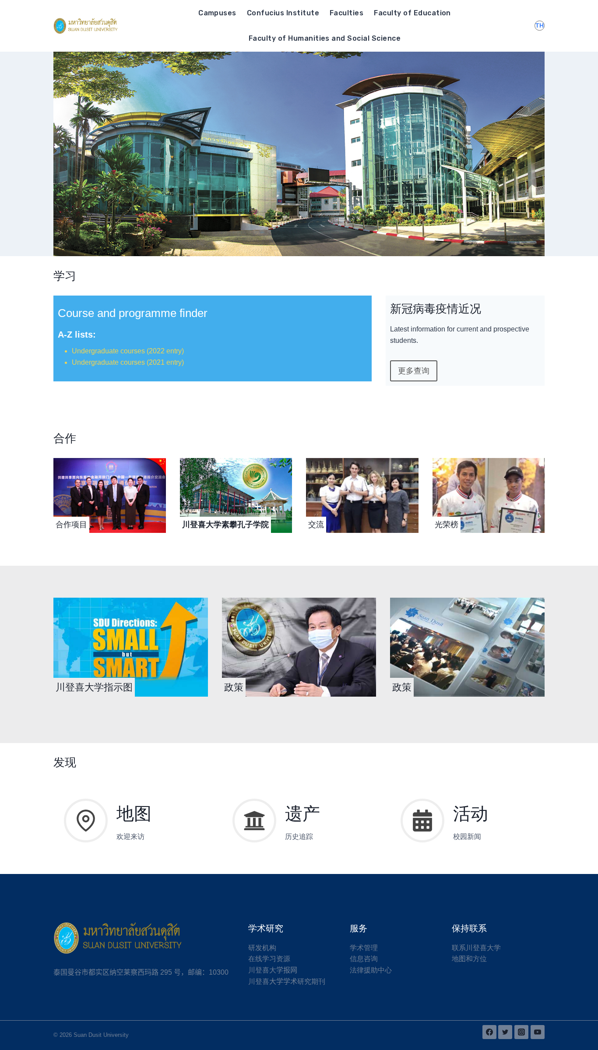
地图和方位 (469, 958)
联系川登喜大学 (476, 947)
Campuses (217, 13)
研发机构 (262, 947)
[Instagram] (521, 1032)
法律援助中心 (371, 970)
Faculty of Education (412, 13)
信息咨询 (364, 958)
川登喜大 (272, 970)
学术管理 (364, 947)
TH (539, 25)
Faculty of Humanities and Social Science (325, 38)
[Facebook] (489, 1032)
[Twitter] (505, 1032)
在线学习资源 (269, 958)
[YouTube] (538, 1032)
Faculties (346, 13)
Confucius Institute (283, 13)
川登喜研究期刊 (286, 981)
